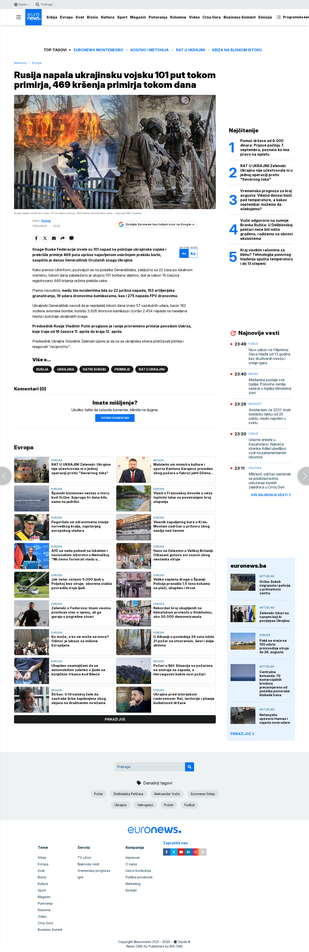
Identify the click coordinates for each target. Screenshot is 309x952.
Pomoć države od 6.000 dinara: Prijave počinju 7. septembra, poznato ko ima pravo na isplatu (264, 147)
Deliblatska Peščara (128, 794)
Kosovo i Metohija (150, 50)
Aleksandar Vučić (167, 794)
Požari (169, 805)
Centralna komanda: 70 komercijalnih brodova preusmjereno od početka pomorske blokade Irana (274, 683)
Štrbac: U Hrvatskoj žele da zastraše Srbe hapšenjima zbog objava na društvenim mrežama (78, 698)
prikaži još (115, 719)
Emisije (265, 17)
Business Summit (239, 17)
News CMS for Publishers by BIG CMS (154, 946)
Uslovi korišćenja (138, 871)
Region (158, 460)
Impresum (133, 857)
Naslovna (20, 63)
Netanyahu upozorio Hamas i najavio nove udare (274, 718)
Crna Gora (211, 17)
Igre (80, 877)
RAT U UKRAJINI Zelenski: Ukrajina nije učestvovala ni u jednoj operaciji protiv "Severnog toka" (81, 468)
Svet (80, 17)
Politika (255, 468)
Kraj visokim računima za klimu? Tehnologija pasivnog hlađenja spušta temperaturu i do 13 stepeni (266, 257)
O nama (131, 864)
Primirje (122, 369)
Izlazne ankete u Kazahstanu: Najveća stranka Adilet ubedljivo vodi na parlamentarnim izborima (267, 448)
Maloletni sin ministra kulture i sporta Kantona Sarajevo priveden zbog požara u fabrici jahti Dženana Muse (183, 468)
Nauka (253, 374)
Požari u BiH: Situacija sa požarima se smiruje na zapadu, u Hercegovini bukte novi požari (182, 669)
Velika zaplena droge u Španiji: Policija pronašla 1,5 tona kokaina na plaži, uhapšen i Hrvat (181, 583)
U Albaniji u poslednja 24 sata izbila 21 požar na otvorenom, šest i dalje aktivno (183, 641)
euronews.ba (248, 565)
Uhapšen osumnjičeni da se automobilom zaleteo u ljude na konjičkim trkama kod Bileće (78, 669)
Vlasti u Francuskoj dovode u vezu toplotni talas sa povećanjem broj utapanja (182, 497)
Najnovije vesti (88, 864)
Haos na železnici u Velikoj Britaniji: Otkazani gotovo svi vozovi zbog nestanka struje (183, 554)
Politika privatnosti (139, 877)
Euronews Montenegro (98, 50)
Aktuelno (267, 576)
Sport (122, 17)
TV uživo (84, 857)
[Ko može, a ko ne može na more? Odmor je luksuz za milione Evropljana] (31, 642)
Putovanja (158, 17)
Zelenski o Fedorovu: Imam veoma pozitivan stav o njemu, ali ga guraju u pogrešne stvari (81, 612)
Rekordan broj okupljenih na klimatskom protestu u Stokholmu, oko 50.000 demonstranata (183, 612)
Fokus (253, 343)
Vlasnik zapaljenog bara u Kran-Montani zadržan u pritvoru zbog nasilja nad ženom (181, 526)
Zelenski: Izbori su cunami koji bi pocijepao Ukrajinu (274, 617)
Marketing (133, 884)
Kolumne (178, 17)
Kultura (107, 17)
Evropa (66, 17)
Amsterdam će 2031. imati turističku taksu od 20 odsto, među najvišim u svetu (270, 416)
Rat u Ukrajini (190, 50)
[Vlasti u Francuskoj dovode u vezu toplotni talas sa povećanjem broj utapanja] (133, 498)
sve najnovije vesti (269, 495)
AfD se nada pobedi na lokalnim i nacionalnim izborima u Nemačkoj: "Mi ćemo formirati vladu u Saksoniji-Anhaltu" (80, 554)
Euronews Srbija (203, 794)
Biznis (92, 17)
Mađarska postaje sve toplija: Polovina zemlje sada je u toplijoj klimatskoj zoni (270, 386)
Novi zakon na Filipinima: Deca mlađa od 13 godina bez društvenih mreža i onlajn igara (269, 356)
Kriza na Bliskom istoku (237, 50)
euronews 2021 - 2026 (153, 942)
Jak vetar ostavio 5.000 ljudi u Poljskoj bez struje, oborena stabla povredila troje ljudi (81, 583)
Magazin (138, 17)
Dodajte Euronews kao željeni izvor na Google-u (160, 224)
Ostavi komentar (115, 418)
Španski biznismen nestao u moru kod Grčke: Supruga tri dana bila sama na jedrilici (80, 497)
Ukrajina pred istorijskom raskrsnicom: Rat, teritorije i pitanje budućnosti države (183, 698)
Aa (184, 253)
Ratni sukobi (94, 369)
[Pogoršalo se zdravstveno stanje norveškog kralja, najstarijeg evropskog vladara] (31, 527)
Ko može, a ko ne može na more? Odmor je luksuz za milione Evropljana (80, 641)
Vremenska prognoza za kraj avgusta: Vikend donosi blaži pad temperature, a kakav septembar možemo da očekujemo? (266, 200)
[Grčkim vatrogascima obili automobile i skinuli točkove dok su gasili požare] (5, 476)
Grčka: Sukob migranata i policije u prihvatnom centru (274, 587)
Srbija (51, 17)
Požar (98, 794)
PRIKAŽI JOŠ (241, 734)
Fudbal (189, 805)
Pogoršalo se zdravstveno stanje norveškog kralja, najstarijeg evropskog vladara (80, 526)
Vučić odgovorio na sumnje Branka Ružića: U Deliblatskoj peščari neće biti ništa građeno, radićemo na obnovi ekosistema (266, 229)
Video (194, 17)
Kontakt (131, 890)
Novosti (255, 404)
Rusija (42, 369)
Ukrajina (65, 369)
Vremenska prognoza (94, 871)
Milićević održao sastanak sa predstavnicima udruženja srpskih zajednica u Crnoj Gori (270, 480)
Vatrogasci (145, 805)
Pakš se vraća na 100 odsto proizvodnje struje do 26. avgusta (274, 646)
